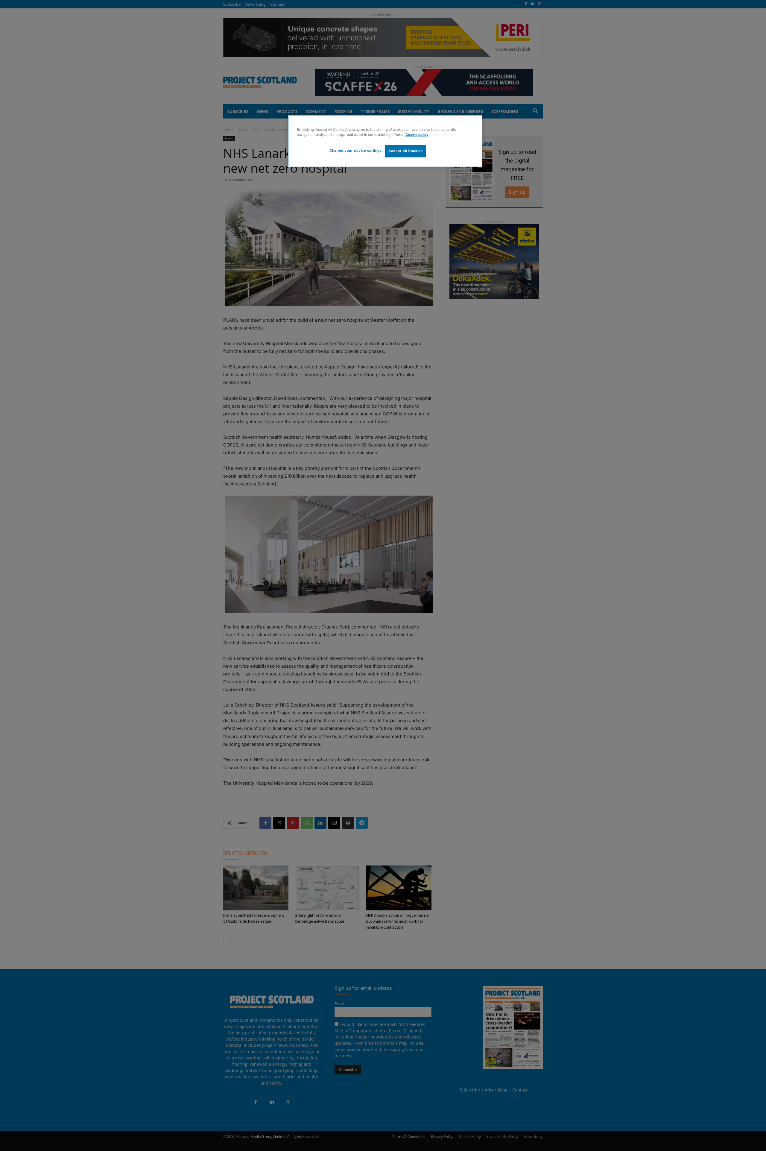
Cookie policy (416, 135)
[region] (385, 141)
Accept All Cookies (405, 151)
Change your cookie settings (355, 150)
